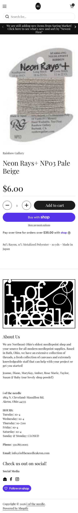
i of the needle (35, 504)
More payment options (39, 224)
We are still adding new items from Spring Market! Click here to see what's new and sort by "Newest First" (39, 29)
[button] (71, 6)
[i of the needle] (38, 6)
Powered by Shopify (15, 508)
